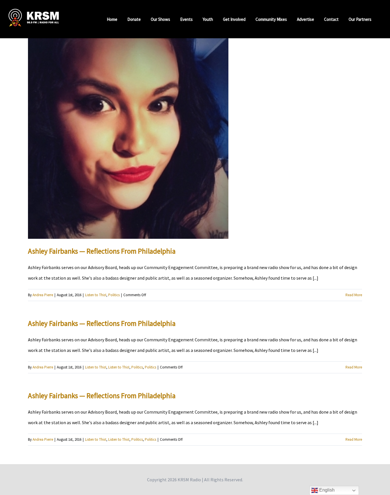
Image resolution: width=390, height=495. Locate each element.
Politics (114, 294)
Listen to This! (95, 294)
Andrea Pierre (43, 294)
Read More (353, 294)
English (326, 490)
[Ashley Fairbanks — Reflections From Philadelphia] (128, 138)
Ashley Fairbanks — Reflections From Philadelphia (102, 251)
